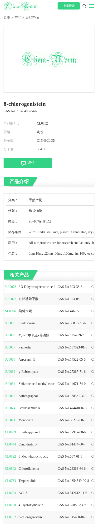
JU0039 (10, 371)
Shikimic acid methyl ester (36, 384)
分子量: (9, 149)
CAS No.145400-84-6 (72, 517)
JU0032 (10, 396)
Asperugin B (27, 359)
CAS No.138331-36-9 (72, 396)
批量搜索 (69, 5)
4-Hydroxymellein (31, 505)
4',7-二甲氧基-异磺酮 (34, 335)
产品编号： (12, 123)
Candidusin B (28, 444)
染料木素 (25, 311)
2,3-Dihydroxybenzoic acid (37, 287)
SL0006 (10, 311)
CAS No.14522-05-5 (72, 359)
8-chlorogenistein (30, 517)
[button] (84, 6)
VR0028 (10, 299)
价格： (9, 132)
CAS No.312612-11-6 (72, 493)
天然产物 (32, 17)
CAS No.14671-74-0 (72, 384)
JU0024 (10, 408)
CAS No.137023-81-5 (72, 347)
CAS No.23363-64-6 (72, 468)
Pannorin (25, 347)
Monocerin (26, 420)
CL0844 (10, 444)
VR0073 (10, 287)
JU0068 (10, 359)
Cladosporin (27, 323)
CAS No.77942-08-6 (72, 432)
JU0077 (10, 347)
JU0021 (10, 420)
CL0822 (10, 456)
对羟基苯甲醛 (29, 299)
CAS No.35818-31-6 (72, 323)
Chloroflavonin (29, 468)
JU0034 (10, 384)
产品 (18, 17)
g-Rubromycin (28, 371)
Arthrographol (28, 396)
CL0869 (10, 432)
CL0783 (10, 481)
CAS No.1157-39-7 (71, 335)
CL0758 (10, 505)
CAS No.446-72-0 (70, 311)
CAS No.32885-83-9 (72, 505)
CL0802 (10, 468)
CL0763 (10, 493)
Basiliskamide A (29, 408)
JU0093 (10, 335)
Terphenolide (27, 481)
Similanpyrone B (30, 432)
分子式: (9, 140)
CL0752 (10, 517)
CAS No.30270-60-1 (72, 420)
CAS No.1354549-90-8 (73, 481)
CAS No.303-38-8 (70, 287)
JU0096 (10, 323)
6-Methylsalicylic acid (33, 456)
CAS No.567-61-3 (70, 456)
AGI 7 (23, 493)
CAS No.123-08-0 (70, 299)
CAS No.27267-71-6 (72, 371)
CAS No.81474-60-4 (72, 444)
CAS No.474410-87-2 (72, 408)
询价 (40, 132)
